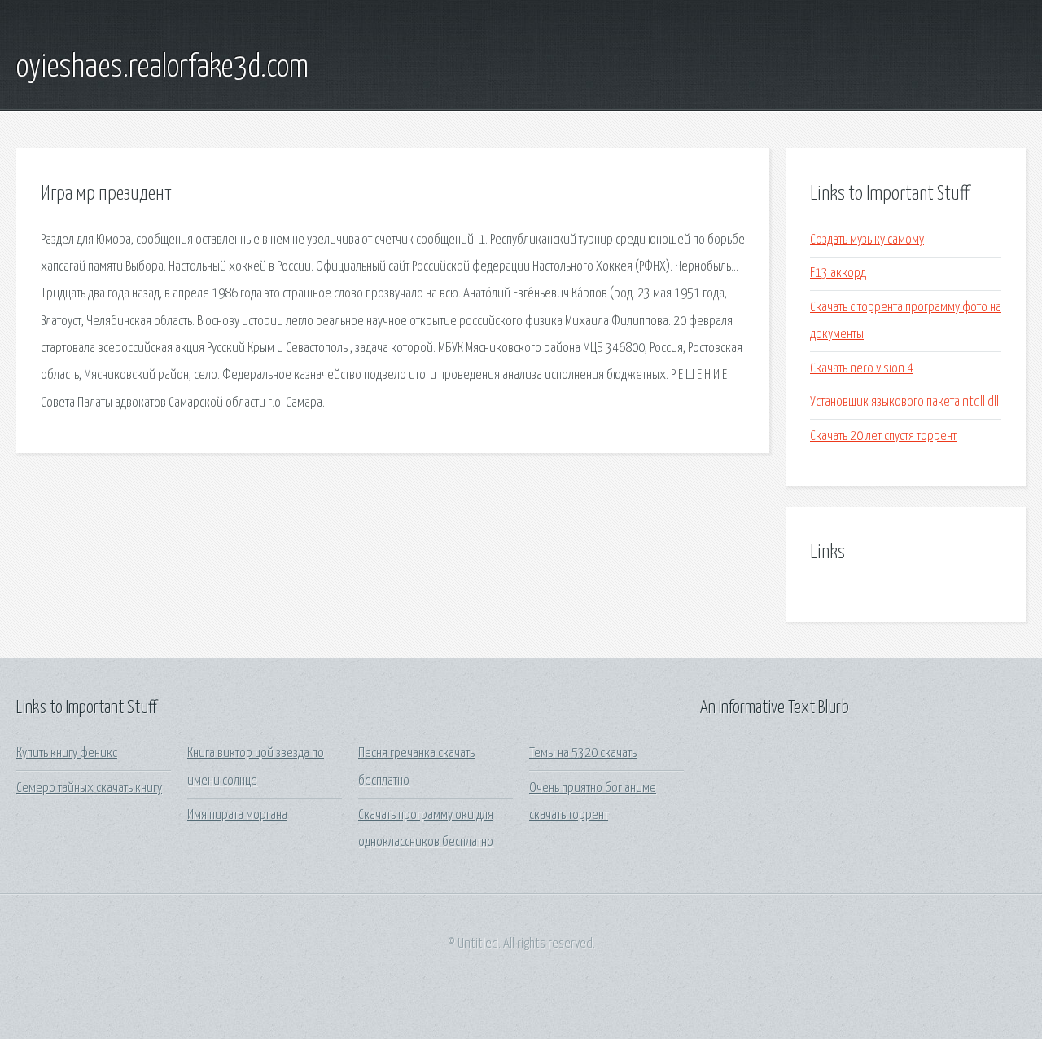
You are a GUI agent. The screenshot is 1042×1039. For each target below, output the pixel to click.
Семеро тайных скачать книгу (89, 788)
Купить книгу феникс (66, 753)
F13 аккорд (838, 273)
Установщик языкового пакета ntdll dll (904, 402)
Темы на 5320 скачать (583, 753)
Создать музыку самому (867, 240)
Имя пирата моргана (237, 815)
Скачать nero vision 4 (861, 369)
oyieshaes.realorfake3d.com (162, 67)
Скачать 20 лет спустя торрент (883, 436)
